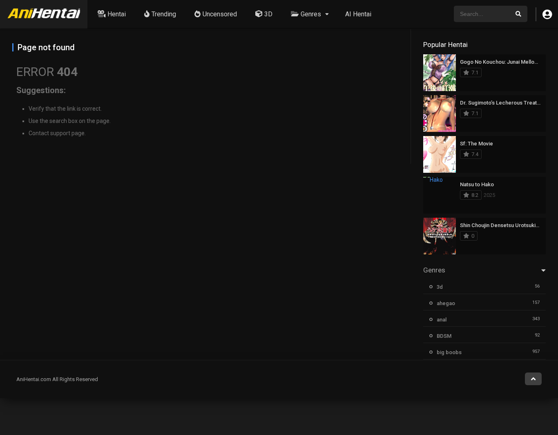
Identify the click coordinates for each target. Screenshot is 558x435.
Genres (311, 14)
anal (441, 320)
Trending (164, 14)
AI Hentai (358, 14)
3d (440, 287)
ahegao (446, 303)
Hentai (116, 14)
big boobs (449, 352)
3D (268, 14)
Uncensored (220, 14)
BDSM (444, 336)
